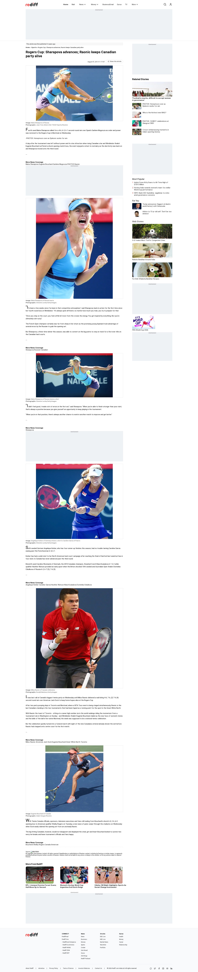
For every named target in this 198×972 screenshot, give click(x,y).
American (54, 845)
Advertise (41, 968)
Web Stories (138, 221)
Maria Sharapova (32, 164)
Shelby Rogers (38, 845)
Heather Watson (57, 585)
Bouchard (29, 845)
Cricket (83, 947)
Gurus (119, 4)
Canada (47, 845)
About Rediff (29, 968)
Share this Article (115, 61)
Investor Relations (84, 968)
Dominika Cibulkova (84, 585)
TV (126, 4)
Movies (83, 942)
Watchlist (103, 945)
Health (121, 936)
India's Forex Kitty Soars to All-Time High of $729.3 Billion (151, 183)
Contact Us (98, 968)
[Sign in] (170, 4)
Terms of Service (68, 968)
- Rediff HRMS (66, 947)
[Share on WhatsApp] (151, 969)
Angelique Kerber (32, 585)
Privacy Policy (53, 968)
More (134, 4)
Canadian (44, 350)
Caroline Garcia (45, 585)
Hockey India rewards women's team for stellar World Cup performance (152, 189)
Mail (73, 4)
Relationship (123, 945)
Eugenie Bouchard (45, 164)
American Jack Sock (43, 742)
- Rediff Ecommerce (68, 945)
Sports (34, 47)
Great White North (73, 742)
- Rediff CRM (66, 950)
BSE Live (102, 936)
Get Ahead (84, 950)
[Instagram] (163, 969)
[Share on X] (155, 969)
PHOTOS (70, 164)
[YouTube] (167, 969)
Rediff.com (115, 968)
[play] (152, 231)
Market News (104, 942)
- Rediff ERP (65, 953)
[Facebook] (159, 969)
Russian (37, 350)
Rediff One (65, 939)
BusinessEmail (108, 4)
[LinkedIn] (171, 969)
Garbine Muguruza (60, 164)
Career (121, 942)
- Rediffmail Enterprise (69, 942)
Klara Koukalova (70, 585)
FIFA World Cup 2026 (140, 330)
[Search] (165, 4)
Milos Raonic (30, 742)
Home (65, 4)
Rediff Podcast (85, 958)
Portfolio (102, 947)
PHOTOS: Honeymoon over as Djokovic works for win (46, 138)
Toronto (83, 742)
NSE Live (102, 939)
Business (84, 939)
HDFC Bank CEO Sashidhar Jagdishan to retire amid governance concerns (151, 194)
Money (93, 4)
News (81, 4)
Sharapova (30, 350)
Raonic (77, 164)
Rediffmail (65, 936)
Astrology (84, 956)
